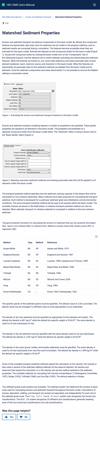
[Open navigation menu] (94, 5)
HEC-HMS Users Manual (21, 4)
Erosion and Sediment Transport (38, 17)
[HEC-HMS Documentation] (3, 5)
